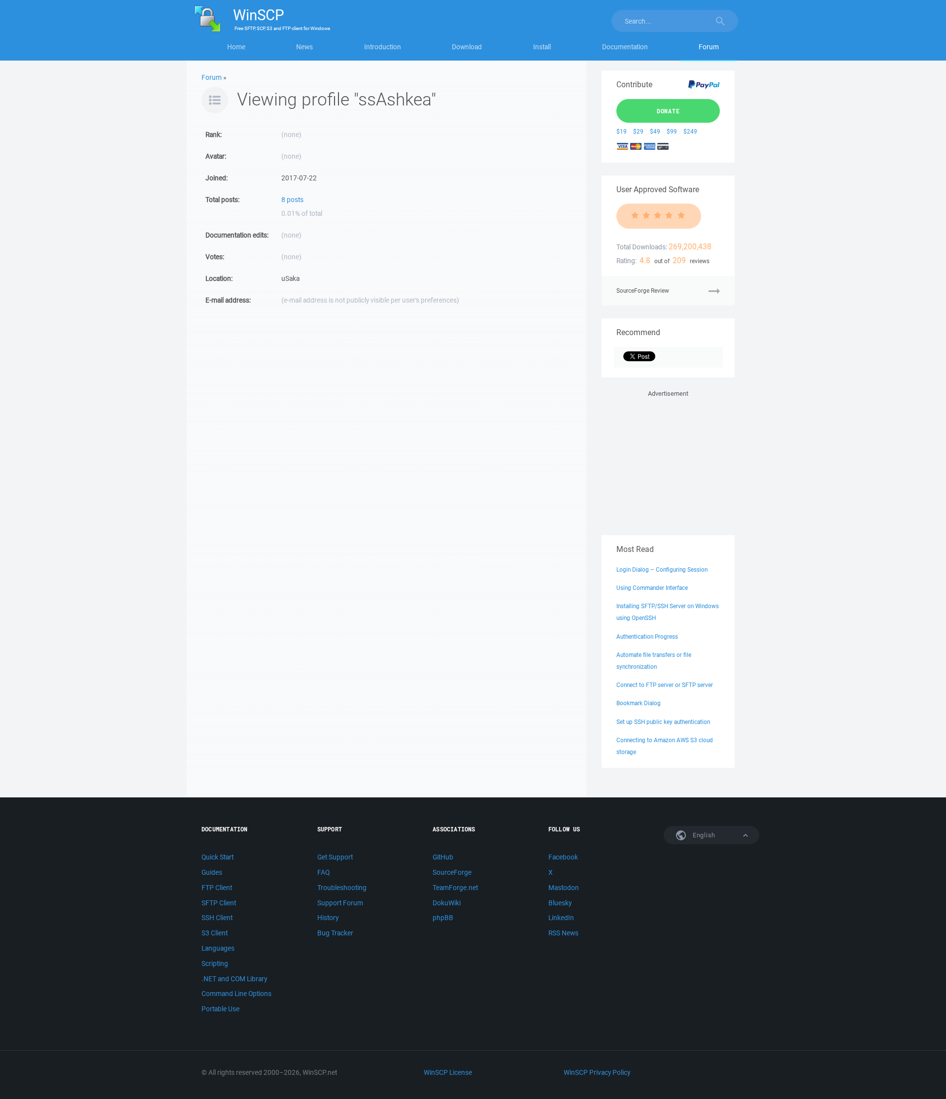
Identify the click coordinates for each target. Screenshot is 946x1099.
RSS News (563, 932)
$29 (638, 131)
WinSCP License (448, 1072)
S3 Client (215, 932)
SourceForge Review (642, 290)
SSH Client (217, 917)
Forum (709, 46)
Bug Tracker (335, 932)
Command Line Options (236, 993)
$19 (621, 131)
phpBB (443, 917)
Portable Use (220, 1008)
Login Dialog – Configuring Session (662, 569)
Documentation (625, 46)
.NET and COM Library (234, 978)
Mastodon (563, 887)
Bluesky (560, 902)
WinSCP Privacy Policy (597, 1072)
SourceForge (452, 872)
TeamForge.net (455, 887)
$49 (655, 131)
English (703, 835)
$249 (690, 131)
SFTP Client (219, 902)
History (327, 917)
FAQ (323, 872)
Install (542, 46)
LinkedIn (561, 917)
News (304, 46)
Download (467, 46)
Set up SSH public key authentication (663, 721)
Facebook (563, 857)
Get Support (335, 857)
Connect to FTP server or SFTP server (664, 684)
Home (236, 46)
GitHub (443, 857)
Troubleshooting (342, 887)
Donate (668, 111)
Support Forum (340, 902)
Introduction (382, 46)
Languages (218, 948)
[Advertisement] (668, 460)
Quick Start (218, 857)
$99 (672, 131)
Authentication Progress (647, 636)
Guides (212, 872)
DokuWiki (447, 902)
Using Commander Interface (652, 587)
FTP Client (217, 887)
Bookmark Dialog (638, 703)
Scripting (215, 963)
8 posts (292, 199)
